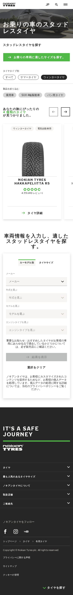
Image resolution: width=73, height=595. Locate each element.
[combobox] (36, 281)
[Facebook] (5, 531)
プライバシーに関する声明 (16, 557)
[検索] (56, 4)
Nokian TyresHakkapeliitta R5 (32, 181)
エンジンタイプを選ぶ (17, 322)
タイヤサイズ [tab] (46, 262)
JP (47, 4)
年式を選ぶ (11, 289)
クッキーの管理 (11, 574)
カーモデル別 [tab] (27, 262)
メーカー (10, 273)
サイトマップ (10, 566)
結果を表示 (39, 357)
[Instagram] (15, 531)
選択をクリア (36, 367)
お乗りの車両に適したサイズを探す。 (40, 57)
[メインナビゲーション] (65, 4)
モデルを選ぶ (12, 306)
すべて (9, 77)
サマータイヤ (28, 77)
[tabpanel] (36, 332)
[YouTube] (26, 531)
